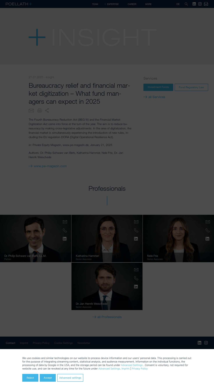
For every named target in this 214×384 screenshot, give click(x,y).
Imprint (126, 368)
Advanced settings (70, 377)
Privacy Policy (140, 368)
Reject (30, 377)
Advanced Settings (132, 365)
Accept (48, 377)
